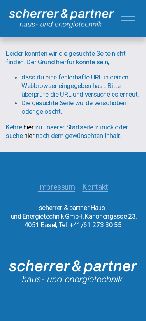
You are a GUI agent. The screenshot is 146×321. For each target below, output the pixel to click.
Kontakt (95, 187)
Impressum (56, 187)
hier (28, 127)
